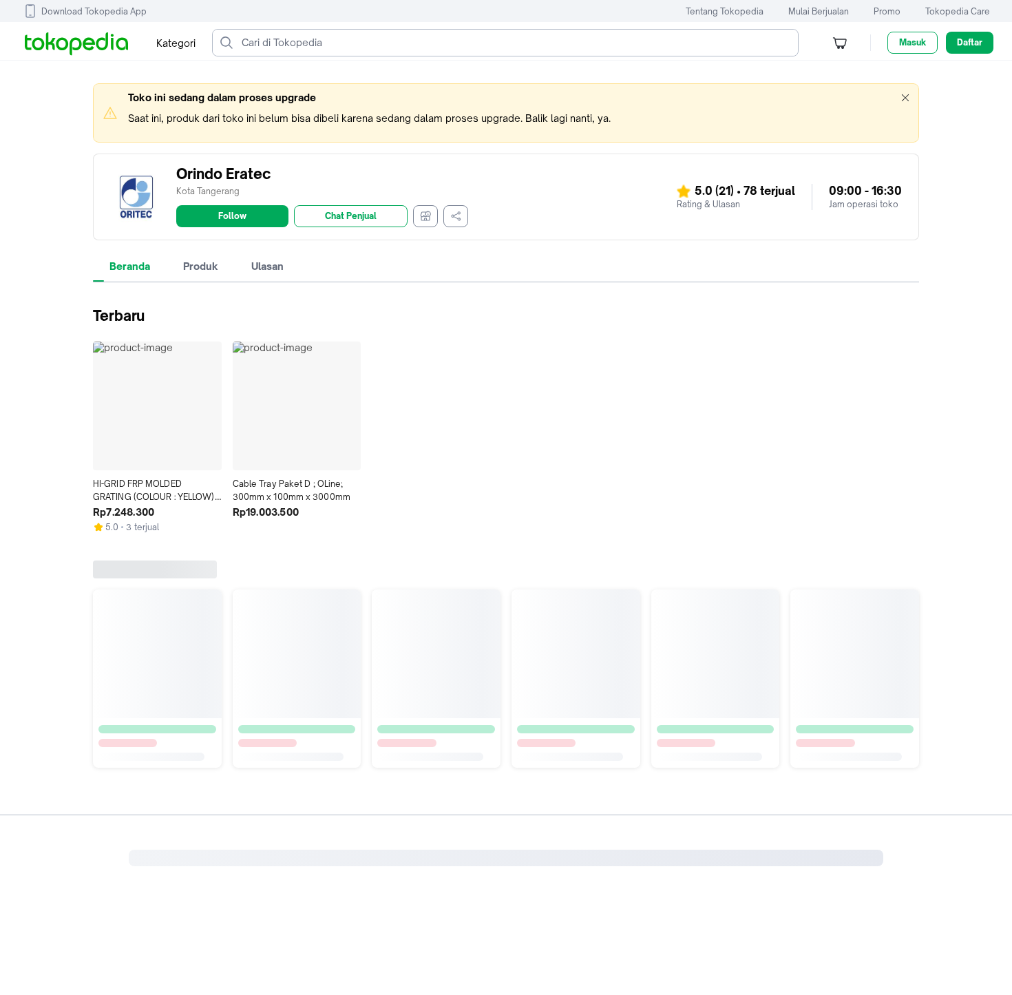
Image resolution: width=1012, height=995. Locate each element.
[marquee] (506, 113)
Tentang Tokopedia (724, 11)
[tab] (130, 266)
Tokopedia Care (957, 11)
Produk (200, 266)
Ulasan (267, 266)
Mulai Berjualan (818, 11)
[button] (905, 98)
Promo (887, 11)
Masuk (912, 42)
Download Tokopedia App (94, 11)
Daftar (969, 42)
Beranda (129, 266)
